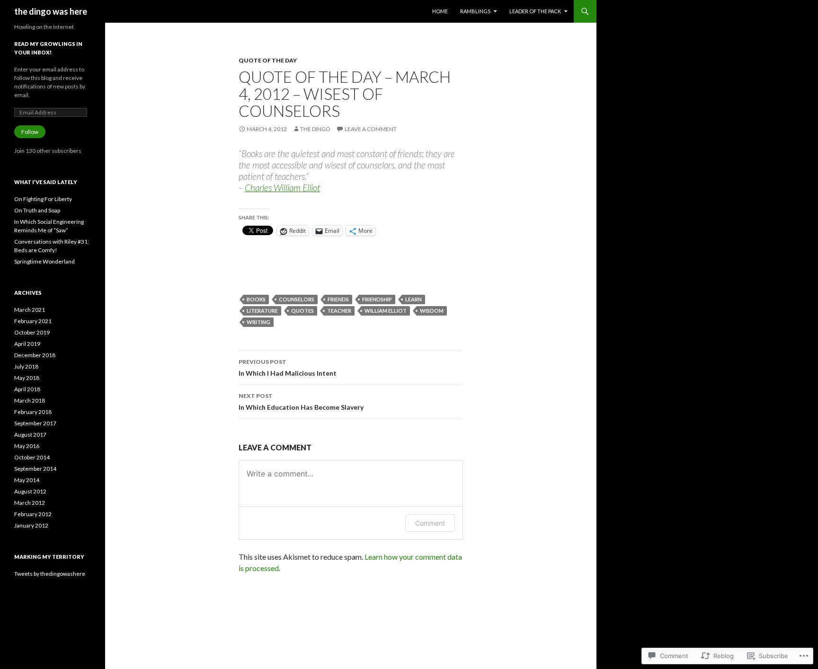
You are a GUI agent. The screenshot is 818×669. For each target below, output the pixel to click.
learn (413, 299)
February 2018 (33, 411)
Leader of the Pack (535, 11)
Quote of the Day (268, 60)
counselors (296, 299)
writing (258, 322)
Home (440, 11)
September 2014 (35, 468)
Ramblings (475, 11)
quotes (302, 311)
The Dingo (315, 128)
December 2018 (34, 355)
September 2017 (35, 423)
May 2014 (26, 480)
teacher (339, 311)
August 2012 (30, 491)
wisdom (432, 311)
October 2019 (32, 332)
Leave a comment (371, 128)
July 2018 (26, 366)
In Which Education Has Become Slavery (301, 401)
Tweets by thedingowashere (49, 573)
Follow (29, 131)
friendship (377, 299)
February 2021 (33, 321)
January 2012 (31, 525)
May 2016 (26, 445)
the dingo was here (50, 11)
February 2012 (33, 514)
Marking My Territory (49, 557)
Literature (262, 311)
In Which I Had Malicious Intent (288, 367)
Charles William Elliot (282, 187)
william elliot (386, 311)
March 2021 (29, 309)
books (256, 299)
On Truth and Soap (37, 210)
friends (338, 299)
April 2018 (27, 389)
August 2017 (30, 434)
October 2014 (32, 457)
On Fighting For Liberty (43, 198)
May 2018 (26, 377)
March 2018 (29, 400)
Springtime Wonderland (44, 261)
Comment (430, 523)
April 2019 (27, 343)
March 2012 (29, 502)
